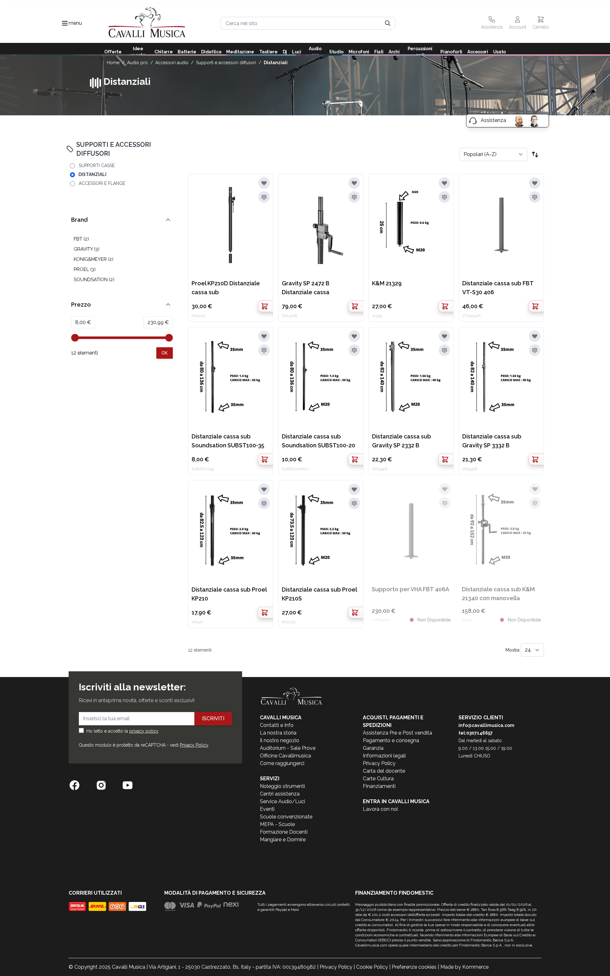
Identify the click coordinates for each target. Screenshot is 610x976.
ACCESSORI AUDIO (171, 62)
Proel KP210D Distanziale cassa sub (226, 287)
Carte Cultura (378, 779)
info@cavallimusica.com (486, 725)
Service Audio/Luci (282, 801)
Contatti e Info (277, 725)
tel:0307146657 (475, 732)
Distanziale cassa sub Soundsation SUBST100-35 (228, 441)
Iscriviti (213, 718)
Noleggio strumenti (282, 786)
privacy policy (144, 731)
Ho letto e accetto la (122, 731)
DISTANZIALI (276, 62)
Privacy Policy (194, 745)
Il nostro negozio (279, 740)
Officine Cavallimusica (285, 756)
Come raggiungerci (282, 763)
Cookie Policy (372, 967)
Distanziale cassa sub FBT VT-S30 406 (497, 287)
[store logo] (147, 23)
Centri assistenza (280, 794)
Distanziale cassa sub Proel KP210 (229, 594)
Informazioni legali (384, 756)
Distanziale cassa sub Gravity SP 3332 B (491, 441)
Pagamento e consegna (391, 740)
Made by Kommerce (464, 967)
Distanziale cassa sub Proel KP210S (319, 594)
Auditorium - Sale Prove (287, 748)
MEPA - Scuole (277, 824)
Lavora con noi (380, 809)
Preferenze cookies (414, 967)
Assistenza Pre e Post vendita (397, 733)
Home (113, 62)
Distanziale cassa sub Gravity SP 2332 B (401, 441)
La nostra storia (278, 733)
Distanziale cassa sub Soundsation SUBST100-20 (318, 441)
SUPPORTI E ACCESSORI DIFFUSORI (226, 62)
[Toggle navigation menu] (65, 23)
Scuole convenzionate (286, 817)
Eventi (267, 809)
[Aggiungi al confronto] (264, 197)
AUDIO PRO (137, 62)
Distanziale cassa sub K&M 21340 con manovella (498, 593)
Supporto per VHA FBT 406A (410, 589)
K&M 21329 (387, 283)
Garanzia (373, 748)
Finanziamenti (379, 786)
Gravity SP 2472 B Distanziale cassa (305, 287)
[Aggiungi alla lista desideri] (264, 183)
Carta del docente (384, 771)
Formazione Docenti (284, 832)
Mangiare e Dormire (283, 840)
